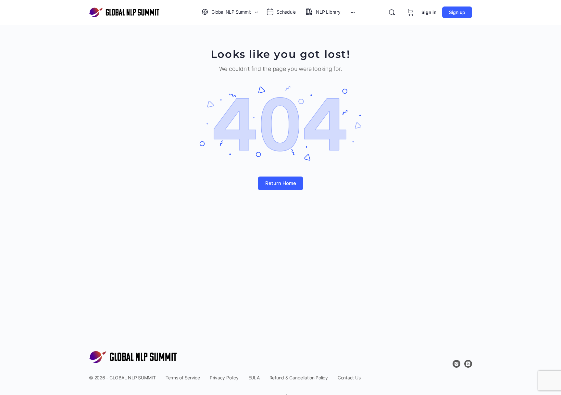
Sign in (429, 12)
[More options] (352, 12)
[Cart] (410, 12)
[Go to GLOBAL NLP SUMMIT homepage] (124, 12)
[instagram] (456, 364)
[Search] (391, 12)
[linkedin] (468, 364)
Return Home (280, 183)
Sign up (457, 12)
